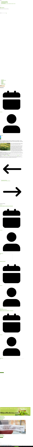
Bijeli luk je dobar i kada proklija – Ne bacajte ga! (6, 310)
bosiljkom (9, 155)
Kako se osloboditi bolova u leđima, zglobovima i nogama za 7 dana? (8, 3)
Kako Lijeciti (1, 419)
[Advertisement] (11, 11)
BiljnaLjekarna (1, 135)
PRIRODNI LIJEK (3, 83)
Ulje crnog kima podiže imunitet (4, 2)
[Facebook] (11, 136)
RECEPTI (2, 82)
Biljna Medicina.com (2, 416)
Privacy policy (17, 446)
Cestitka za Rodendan (2, 435)
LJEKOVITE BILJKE (3, 80)
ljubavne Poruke (1, 434)
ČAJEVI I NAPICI (3, 84)
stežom (18, 155)
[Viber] (11, 139)
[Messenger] (11, 137)
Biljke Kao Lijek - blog (2, 417)
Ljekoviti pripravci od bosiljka (4, 1)
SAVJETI (2, 81)
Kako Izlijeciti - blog (2, 418)
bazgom (4, 155)
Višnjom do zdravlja (2, 261)
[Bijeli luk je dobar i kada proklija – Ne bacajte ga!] (3, 309)
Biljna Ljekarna (2, 7)
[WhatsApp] (11, 138)
